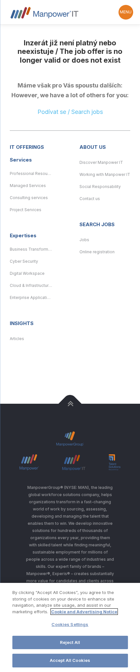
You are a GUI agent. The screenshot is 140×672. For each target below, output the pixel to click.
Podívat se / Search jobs (70, 111)
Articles (17, 338)
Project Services (25, 209)
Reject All (70, 642)
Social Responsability (100, 186)
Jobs (84, 239)
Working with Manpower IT (104, 174)
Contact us (89, 198)
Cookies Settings (69, 624)
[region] (70, 627)
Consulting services (29, 197)
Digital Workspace (27, 273)
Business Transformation (31, 249)
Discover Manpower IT (101, 162)
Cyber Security (24, 261)
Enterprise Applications (31, 297)
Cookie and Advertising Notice (84, 611)
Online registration (97, 251)
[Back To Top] (70, 403)
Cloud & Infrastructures (31, 285)
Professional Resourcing (31, 173)
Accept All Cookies (70, 660)
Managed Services (28, 185)
